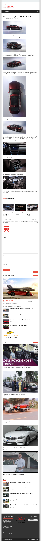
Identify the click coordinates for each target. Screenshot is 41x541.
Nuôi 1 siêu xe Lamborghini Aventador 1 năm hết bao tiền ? (21, 487)
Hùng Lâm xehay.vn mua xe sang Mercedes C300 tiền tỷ (13, 474)
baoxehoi (9, 18)
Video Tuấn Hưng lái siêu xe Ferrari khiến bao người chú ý (14, 421)
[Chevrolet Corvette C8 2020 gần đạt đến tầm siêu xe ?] (6, 319)
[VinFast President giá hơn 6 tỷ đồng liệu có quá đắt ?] (20, 210)
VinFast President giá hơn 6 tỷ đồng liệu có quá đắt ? (20, 212)
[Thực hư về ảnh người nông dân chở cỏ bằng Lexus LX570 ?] (6, 499)
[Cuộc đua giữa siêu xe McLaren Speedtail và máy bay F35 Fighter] (20, 278)
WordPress (32, 539)
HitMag (37, 539)
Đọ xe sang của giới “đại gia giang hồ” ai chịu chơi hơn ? (20, 314)
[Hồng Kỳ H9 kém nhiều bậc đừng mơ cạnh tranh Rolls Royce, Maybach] (8, 210)
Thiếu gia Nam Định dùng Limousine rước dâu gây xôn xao (14, 394)
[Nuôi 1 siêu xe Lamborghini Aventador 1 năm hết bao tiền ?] (6, 487)
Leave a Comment (15, 18)
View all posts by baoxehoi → (15, 229)
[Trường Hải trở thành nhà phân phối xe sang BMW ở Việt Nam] (20, 446)
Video (12, 300)
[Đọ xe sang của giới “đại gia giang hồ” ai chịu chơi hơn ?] (6, 314)
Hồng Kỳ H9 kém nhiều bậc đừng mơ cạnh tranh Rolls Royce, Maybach (8, 213)
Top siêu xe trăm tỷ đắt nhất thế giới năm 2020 (18, 325)
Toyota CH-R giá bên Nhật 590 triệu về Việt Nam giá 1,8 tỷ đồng (21, 493)
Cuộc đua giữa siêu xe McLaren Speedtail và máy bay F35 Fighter (18, 301)
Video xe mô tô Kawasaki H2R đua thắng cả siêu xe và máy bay (21, 308)
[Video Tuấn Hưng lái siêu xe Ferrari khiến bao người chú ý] (20, 419)
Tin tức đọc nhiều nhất (6, 300)
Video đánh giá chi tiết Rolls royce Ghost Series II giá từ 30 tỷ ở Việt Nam (17, 367)
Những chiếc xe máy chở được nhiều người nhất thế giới (20, 482)
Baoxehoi (10, 539)
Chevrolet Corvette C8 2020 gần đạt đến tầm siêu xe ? (20, 319)
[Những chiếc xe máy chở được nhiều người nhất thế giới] (6, 482)
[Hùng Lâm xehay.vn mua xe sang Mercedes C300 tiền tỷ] (20, 473)
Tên (4, 255)
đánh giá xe (8, 198)
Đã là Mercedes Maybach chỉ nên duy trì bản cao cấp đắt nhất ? (32, 213)
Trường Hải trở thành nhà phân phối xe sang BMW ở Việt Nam (15, 447)
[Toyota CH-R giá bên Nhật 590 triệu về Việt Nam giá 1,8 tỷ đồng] (6, 493)
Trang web (5, 264)
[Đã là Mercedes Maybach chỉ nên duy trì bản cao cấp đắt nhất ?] (32, 210)
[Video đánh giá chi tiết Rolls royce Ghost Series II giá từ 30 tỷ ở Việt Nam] (20, 366)
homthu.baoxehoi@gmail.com (8, 533)
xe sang (12, 198)
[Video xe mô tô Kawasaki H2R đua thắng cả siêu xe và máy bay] (6, 308)
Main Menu (7, 11)
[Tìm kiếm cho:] (20, 272)
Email (4, 260)
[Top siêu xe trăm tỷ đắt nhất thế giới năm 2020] (6, 325)
